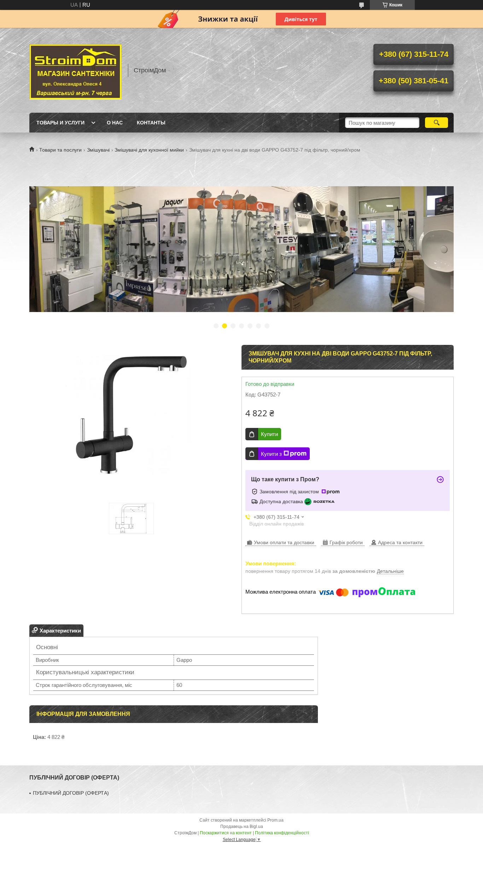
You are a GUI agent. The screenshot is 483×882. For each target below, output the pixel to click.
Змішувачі (98, 150)
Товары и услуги (60, 122)
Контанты (151, 122)
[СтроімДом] (75, 70)
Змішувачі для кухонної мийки (149, 150)
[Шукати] (436, 122)
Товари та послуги (60, 150)
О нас (115, 122)
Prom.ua (275, 820)
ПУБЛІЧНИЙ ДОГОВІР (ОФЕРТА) (71, 793)
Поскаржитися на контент (226, 832)
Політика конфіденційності (282, 832)
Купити (269, 434)
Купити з (271, 454)
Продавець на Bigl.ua (241, 826)
